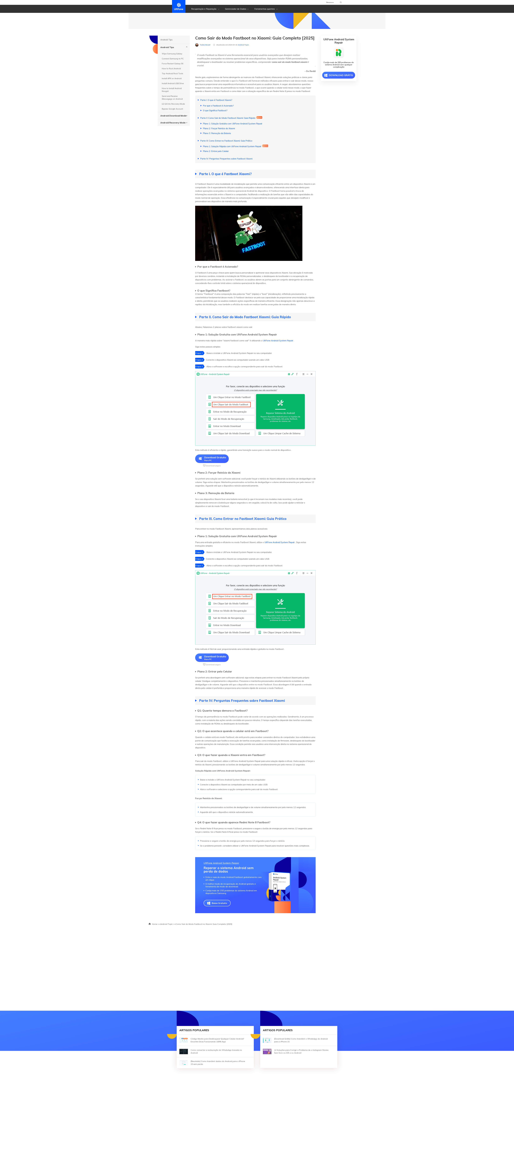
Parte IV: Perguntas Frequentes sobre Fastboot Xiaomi (226, 158)
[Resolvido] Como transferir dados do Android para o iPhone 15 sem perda (218, 1062)
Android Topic (243, 45)
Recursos (330, 2)
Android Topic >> (168, 924)
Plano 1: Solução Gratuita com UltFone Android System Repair (232, 123)
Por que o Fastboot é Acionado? (218, 105)
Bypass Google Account (172, 109)
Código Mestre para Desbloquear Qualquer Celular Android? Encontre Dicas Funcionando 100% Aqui (217, 1040)
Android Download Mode (173, 115)
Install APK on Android (172, 78)
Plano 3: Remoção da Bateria (217, 133)
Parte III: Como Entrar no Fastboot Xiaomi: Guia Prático (226, 140)
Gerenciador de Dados (235, 8)
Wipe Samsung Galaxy (172, 53)
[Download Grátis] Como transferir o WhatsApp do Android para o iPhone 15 (301, 1040)
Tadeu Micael (205, 45)
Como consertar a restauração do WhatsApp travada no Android (216, 1051)
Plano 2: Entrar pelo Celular (216, 151)
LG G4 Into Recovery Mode (173, 104)
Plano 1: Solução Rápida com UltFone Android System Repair (232, 146)
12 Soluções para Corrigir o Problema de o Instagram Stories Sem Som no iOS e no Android (301, 1051)
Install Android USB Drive (173, 83)
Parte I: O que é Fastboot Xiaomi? (216, 100)
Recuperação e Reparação (204, 8)
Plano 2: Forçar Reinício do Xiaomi (219, 128)
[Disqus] (257, 967)
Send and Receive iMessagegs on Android (172, 97)
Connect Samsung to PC (173, 58)
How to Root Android (171, 68)
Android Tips (167, 47)
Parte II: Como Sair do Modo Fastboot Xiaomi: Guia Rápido (227, 118)
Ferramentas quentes (264, 8)
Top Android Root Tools (172, 73)
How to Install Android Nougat (172, 89)
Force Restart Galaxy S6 (172, 63)
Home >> (155, 924)
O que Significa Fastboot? (215, 110)
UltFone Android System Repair (278, 340)
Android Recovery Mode (173, 122)
